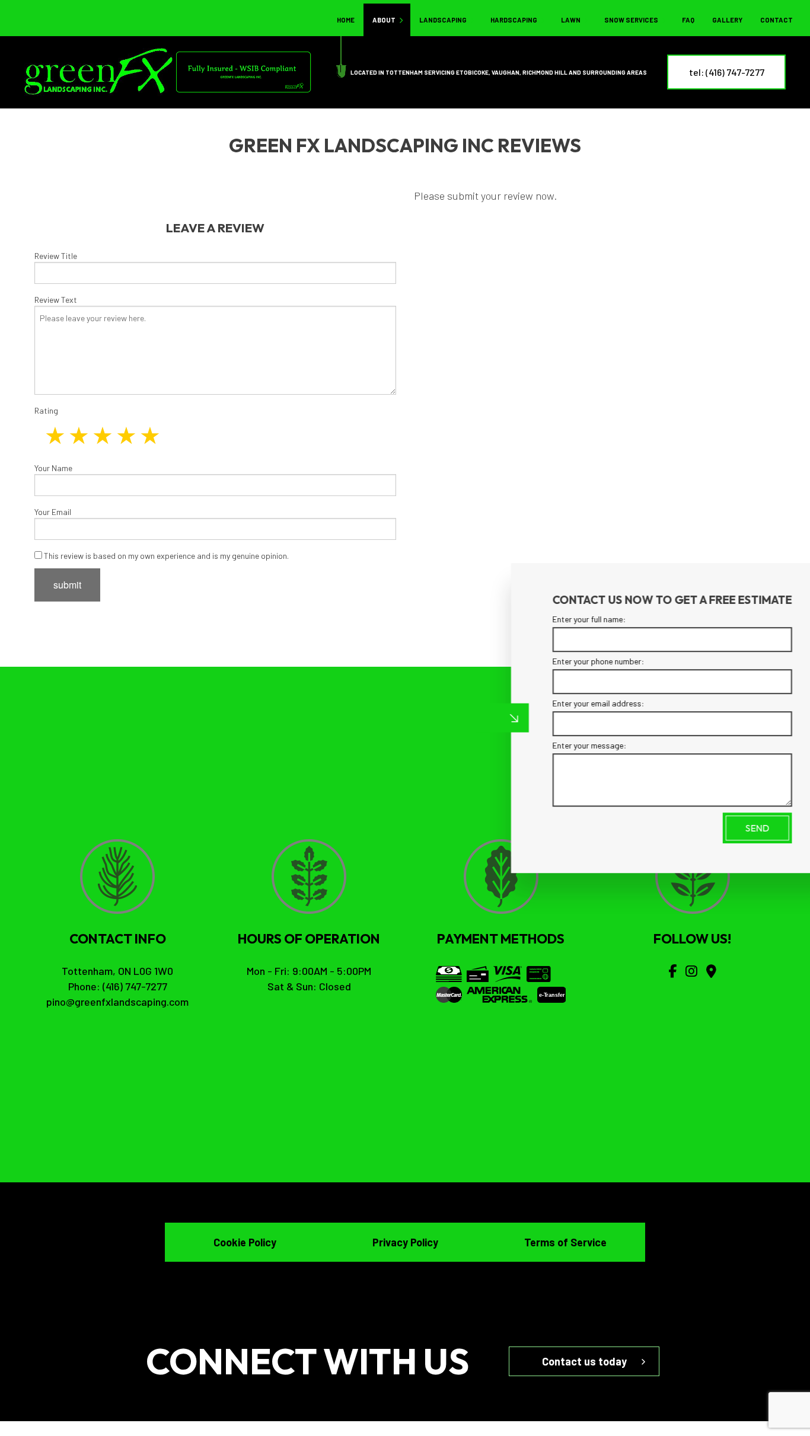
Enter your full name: (549, 619)
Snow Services (631, 20)
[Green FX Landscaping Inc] (99, 70)
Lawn (571, 20)
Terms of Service (565, 1242)
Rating (46, 410)
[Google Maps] (711, 970)
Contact (776, 20)
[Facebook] (672, 970)
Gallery (727, 20)
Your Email (52, 512)
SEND (717, 828)
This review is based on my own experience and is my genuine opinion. (165, 556)
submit (67, 584)
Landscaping (443, 20)
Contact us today (584, 1361)
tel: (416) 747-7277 (726, 72)
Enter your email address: (559, 703)
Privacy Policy (405, 1242)
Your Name (53, 468)
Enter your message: (550, 745)
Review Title (55, 256)
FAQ (688, 20)
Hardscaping (513, 20)
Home (346, 20)
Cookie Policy (244, 1242)
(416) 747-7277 (135, 986)
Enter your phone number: (559, 661)
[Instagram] (691, 970)
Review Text (55, 300)
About (384, 20)
